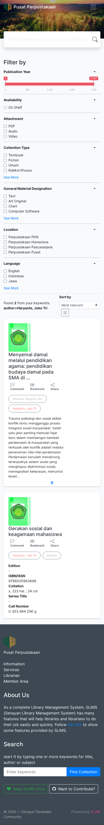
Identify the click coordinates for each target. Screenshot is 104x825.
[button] (52, 483)
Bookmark (37, 389)
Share (55, 389)
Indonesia (16, 276)
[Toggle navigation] (93, 7)
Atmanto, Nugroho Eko (28, 399)
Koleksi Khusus (20, 170)
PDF (11, 126)
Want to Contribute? (76, 788)
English (14, 271)
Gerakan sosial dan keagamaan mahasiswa (35, 531)
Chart (12, 206)
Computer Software (23, 211)
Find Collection (83, 771)
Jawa (12, 281)
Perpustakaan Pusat (24, 252)
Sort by (65, 297)
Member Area (16, 681)
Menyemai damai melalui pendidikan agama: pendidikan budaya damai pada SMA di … (30, 366)
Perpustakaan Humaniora (28, 242)
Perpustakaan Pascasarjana (30, 247)
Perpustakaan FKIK (23, 237)
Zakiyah (52, 555)
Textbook (15, 155)
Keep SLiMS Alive (29, 788)
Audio (12, 131)
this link (75, 724)
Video (12, 136)
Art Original (17, 201)
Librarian (12, 675)
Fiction (13, 160)
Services (11, 669)
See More (11, 177)
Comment (17, 389)
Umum (13, 165)
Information (14, 663)
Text (11, 196)
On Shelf (15, 107)
